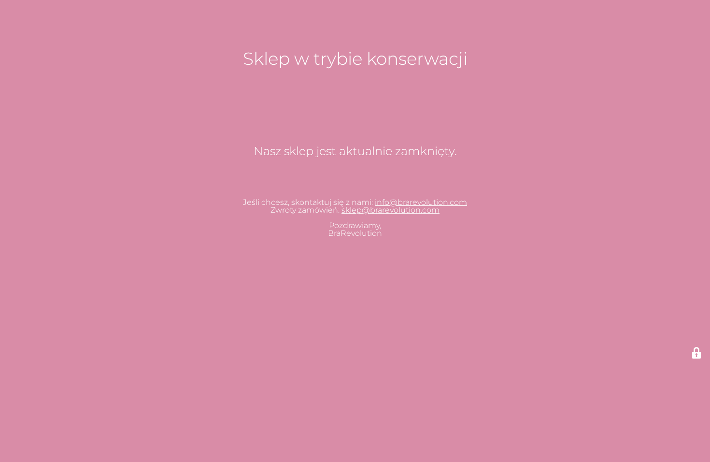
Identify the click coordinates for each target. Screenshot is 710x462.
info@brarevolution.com (421, 202)
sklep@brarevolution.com (390, 210)
